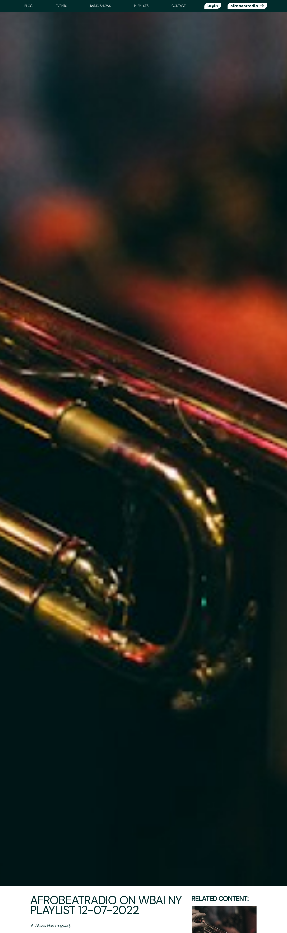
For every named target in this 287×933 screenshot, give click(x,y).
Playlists (141, 6)
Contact (178, 6)
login (212, 5)
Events (61, 6)
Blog (28, 6)
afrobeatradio (244, 6)
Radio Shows (100, 6)
